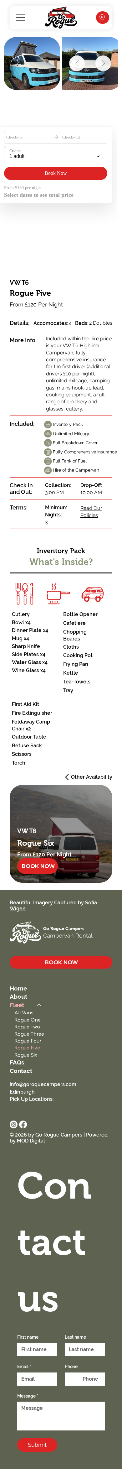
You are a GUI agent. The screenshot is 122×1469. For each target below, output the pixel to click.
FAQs (17, 1062)
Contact (21, 1070)
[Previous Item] (77, 63)
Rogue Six (25, 1055)
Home (18, 988)
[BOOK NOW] (102, 17)
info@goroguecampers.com (43, 1084)
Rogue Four (27, 1041)
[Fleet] (39, 1005)
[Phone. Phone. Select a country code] (75, 1379)
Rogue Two (27, 1026)
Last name (75, 1337)
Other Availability (91, 777)
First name (27, 1337)
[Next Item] (103, 63)
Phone (71, 1366)
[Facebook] (23, 1124)
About (18, 996)
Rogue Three (29, 1034)
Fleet (17, 1004)
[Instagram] (14, 1124)
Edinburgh (22, 1092)
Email (24, 1366)
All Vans (23, 1012)
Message (27, 1395)
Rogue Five (27, 1047)
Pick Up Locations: (32, 1099)
